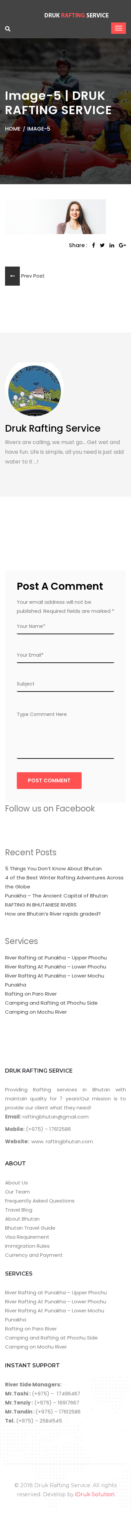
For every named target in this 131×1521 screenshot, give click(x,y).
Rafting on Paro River (31, 993)
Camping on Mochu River (36, 1011)
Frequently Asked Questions (40, 1200)
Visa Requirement (27, 1236)
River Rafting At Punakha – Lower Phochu (55, 966)
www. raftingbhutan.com (62, 1141)
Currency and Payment (34, 1254)
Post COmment (49, 780)
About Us (16, 1182)
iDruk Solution (95, 1494)
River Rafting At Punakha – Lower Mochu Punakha (54, 980)
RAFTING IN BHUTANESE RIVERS (41, 904)
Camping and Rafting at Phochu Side (51, 1002)
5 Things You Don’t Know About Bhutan (53, 868)
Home (12, 129)
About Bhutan (22, 1218)
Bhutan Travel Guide (30, 1227)
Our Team (17, 1191)
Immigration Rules (27, 1245)
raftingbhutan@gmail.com (55, 1116)
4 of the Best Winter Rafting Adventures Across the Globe (64, 882)
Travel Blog (18, 1209)
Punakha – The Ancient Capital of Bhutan (56, 895)
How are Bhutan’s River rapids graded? (53, 913)
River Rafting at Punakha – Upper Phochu (56, 957)
